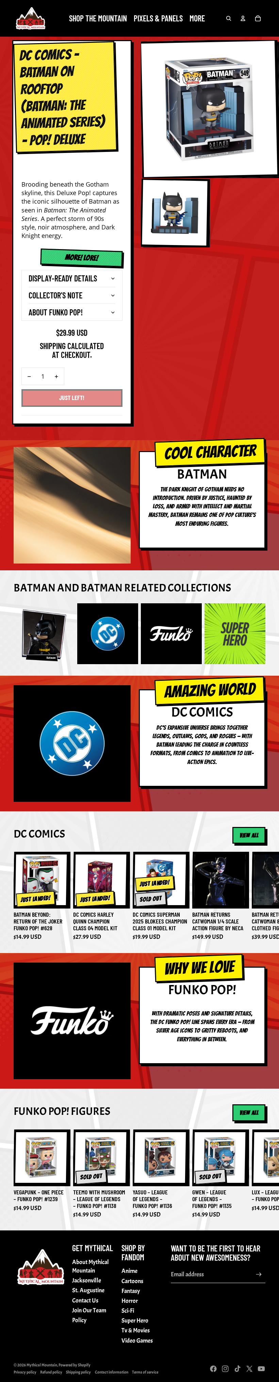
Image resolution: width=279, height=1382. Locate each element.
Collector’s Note (55, 295)
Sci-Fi (127, 1311)
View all (249, 835)
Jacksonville (86, 1280)
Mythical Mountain (42, 1365)
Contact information (111, 1372)
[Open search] (228, 18)
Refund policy (51, 1372)
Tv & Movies (135, 1330)
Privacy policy (25, 1372)
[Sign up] (258, 1274)
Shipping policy (78, 1372)
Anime (129, 1271)
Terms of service (145, 1372)
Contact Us (85, 1301)
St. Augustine (88, 1290)
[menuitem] (197, 18)
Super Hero (134, 1321)
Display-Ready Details (63, 278)
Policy (79, 1320)
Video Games (137, 1341)
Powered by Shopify (75, 1365)
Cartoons (132, 1281)
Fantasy (130, 1291)
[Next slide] (257, 896)
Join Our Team (89, 1310)
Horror (129, 1301)
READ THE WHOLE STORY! (77, 258)
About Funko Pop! (56, 312)
